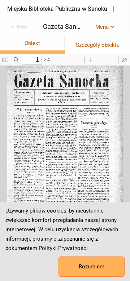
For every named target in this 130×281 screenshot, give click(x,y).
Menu (102, 27)
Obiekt (32, 43)
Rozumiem (91, 266)
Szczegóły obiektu (98, 45)
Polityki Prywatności (63, 248)
